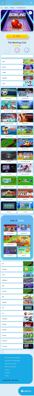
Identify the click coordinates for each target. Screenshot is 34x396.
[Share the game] (7, 50)
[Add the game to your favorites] (30, 12)
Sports (6, 7)
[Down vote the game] (17, 50)
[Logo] (17, 3)
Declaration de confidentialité (12, 360)
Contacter (7, 372)
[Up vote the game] (26, 50)
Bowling (12, 7)
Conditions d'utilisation (10, 366)
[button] (31, 3)
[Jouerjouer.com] (2, 8)
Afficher (7, 375)
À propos (7, 369)
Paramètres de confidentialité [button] (12, 357)
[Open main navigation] (3, 3)
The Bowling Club (21, 7)
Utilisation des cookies (10, 363)
